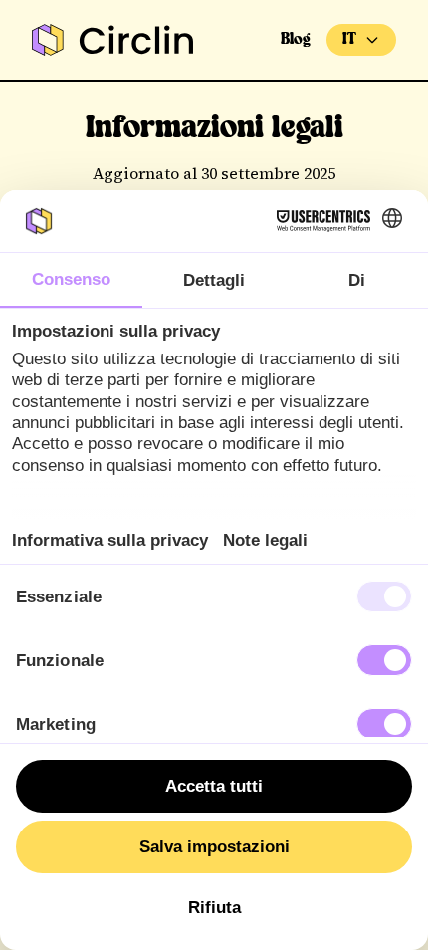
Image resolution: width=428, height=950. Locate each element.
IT (349, 39)
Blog (296, 39)
